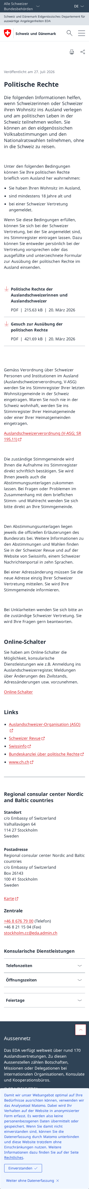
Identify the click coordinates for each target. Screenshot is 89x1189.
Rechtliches (13, 1157)
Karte (9, 898)
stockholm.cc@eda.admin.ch (30, 933)
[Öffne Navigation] (81, 33)
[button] (80, 1029)
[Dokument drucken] (71, 51)
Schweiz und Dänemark (36, 33)
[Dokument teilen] (82, 51)
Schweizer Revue (25, 738)
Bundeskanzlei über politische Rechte (44, 754)
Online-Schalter (18, 692)
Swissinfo (18, 746)
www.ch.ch (19, 762)
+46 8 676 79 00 (18, 921)
